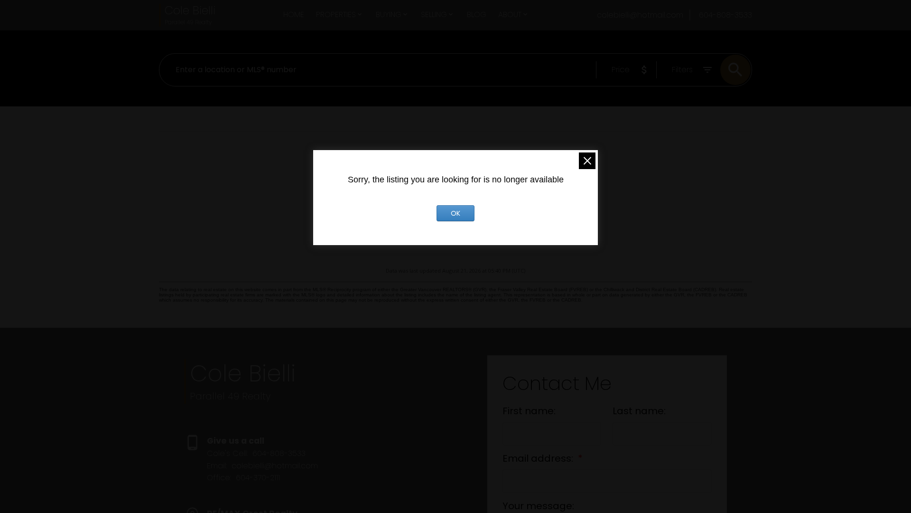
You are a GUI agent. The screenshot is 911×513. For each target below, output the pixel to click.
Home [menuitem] (293, 14)
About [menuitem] (509, 14)
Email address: (539, 458)
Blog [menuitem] (476, 14)
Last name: (639, 411)
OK (455, 213)
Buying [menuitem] (388, 14)
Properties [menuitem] (336, 14)
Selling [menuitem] (434, 14)
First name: (529, 411)
